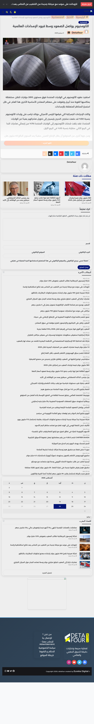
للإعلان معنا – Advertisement (47, 642)
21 (34, 502)
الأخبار (70, 17)
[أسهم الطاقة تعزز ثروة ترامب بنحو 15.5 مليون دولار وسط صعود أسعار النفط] (46, 189)
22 (22, 502)
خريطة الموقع (47, 655)
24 (85, 506)
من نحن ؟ (47, 634)
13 (47, 497)
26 (60, 506)
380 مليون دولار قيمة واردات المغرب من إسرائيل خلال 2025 (79, 199)
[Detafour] (88, 12)
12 (60, 497)
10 (85, 497)
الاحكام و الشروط (47, 651)
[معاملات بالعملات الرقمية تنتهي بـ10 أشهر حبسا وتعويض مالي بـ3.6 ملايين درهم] (85, 530)
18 (72, 502)
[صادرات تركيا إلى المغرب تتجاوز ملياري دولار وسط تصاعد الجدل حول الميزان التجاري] (85, 564)
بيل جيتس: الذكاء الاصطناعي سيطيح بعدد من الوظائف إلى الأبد (16, 199)
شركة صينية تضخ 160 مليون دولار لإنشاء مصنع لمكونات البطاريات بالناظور (48, 554)
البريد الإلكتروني (84, 252)
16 (9, 497)
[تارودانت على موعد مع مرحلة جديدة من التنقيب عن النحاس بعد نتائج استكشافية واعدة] (85, 547)
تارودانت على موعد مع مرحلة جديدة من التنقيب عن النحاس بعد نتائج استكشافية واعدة (43, 545)
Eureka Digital (81, 671)
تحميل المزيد (47, 573)
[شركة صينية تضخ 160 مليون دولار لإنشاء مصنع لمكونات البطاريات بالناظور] (85, 555)
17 (85, 502)
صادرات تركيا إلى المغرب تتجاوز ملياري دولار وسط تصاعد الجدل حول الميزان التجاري (45, 562)
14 (34, 497)
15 (22, 497)
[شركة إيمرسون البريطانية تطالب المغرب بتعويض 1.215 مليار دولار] (85, 538)
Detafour (77, 32)
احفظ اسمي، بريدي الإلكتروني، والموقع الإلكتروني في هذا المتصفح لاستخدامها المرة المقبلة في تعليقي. (49, 261)
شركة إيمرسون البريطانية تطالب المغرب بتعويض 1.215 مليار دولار (52, 536)
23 (9, 502)
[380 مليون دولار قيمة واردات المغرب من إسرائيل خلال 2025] (77, 189)
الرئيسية (81, 17)
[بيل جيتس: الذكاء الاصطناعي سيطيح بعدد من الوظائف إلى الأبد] (15, 189)
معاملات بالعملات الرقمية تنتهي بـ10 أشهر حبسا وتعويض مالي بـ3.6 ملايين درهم (46, 528)
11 (72, 497)
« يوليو (89, 517)
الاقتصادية (58, 17)
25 (72, 506)
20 (47, 502)
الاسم (88, 243)
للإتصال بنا (47, 638)
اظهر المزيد (47, 143)
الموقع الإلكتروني (38, 252)
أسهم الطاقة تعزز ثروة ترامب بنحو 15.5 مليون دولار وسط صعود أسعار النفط (46, 200)
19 (60, 502)
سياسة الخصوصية (47, 648)
